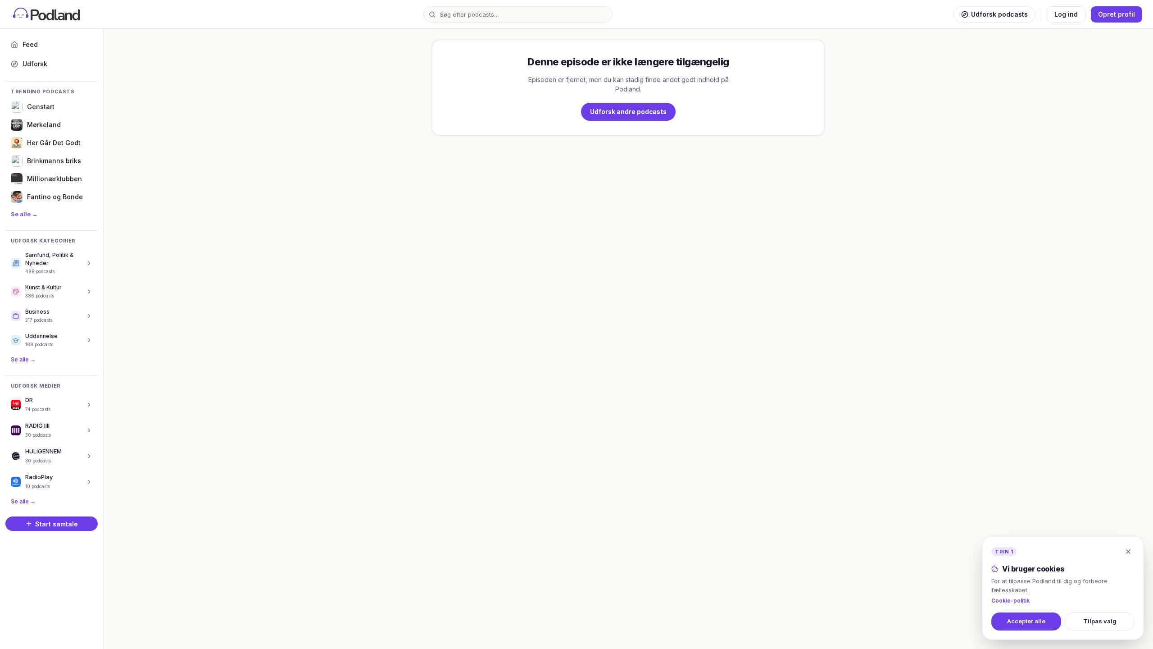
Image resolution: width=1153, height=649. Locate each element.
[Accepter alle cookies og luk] (1128, 551)
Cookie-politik (1010, 600)
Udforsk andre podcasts (628, 111)
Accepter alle (1026, 621)
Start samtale (56, 524)
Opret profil (1116, 14)
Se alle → (24, 214)
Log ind (1066, 14)
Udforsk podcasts (999, 14)
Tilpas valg (1100, 621)
